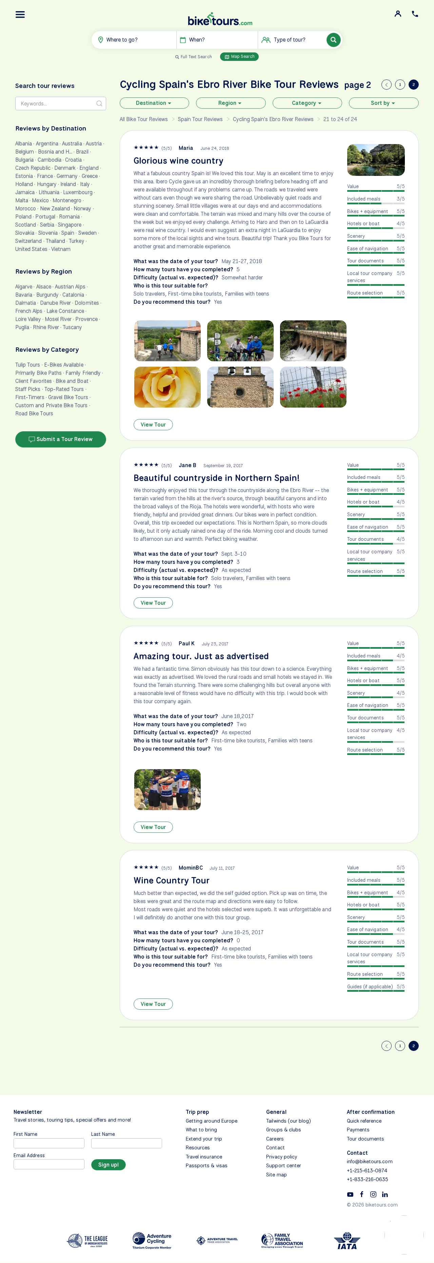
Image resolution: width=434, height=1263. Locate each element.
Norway (82, 208)
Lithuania (49, 192)
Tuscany (72, 327)
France (45, 176)
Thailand (55, 241)
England (88, 167)
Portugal (45, 216)
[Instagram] (373, 1194)
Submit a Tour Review (64, 439)
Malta (21, 200)
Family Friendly (83, 372)
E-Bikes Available (63, 364)
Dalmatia (25, 302)
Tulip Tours (27, 364)
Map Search (242, 56)
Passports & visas (207, 1165)
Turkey (76, 241)
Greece (90, 176)
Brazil (82, 151)
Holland (24, 184)
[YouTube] (350, 1194)
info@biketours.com (370, 1161)
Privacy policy (281, 1156)
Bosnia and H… (55, 151)
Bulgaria (24, 159)
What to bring (201, 1129)
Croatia (73, 159)
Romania (69, 216)
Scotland (25, 224)
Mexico (40, 200)
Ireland (68, 184)
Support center (283, 1165)
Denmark (65, 167)
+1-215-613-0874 (367, 1170)
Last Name (103, 1134)
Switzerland (28, 241)
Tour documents (365, 1138)
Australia (72, 143)
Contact (275, 1147)
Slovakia (24, 232)
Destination (151, 103)
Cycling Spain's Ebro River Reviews (273, 119)
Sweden (87, 232)
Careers (274, 1138)
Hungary (47, 184)
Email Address (29, 1155)
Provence (86, 319)
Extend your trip (204, 1138)
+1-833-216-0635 (368, 1179)
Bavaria (23, 294)
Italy (85, 184)
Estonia (24, 176)
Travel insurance (204, 1156)
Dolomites (87, 302)
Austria (94, 143)
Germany (67, 176)
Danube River (55, 302)
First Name (26, 1134)
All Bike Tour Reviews (144, 119)
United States (31, 249)
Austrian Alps (70, 286)
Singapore (69, 224)
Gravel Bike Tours (68, 397)
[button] (20, 14)
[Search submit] (99, 103)
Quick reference (364, 1121)
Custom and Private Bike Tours (51, 405)
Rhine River (46, 327)
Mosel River (58, 319)
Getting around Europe (211, 1121)
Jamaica (25, 192)
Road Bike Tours (34, 413)
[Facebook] (361, 1194)
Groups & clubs (283, 1129)
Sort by (380, 103)
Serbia (47, 224)
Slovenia (48, 232)
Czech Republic (33, 167)
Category (304, 103)
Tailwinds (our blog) (288, 1121)
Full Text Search (196, 57)
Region (227, 103)
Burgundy (47, 294)
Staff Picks (28, 389)
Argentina (47, 143)
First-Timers (29, 397)
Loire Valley (28, 319)
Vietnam (61, 249)
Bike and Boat (72, 381)
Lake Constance (65, 311)
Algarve (23, 286)
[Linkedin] (384, 1194)
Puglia (22, 327)
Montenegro (67, 200)
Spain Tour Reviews (200, 119)
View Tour (153, 424)
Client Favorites (33, 381)
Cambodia (49, 159)
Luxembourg (78, 192)
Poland (23, 216)
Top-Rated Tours (64, 389)
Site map (276, 1174)
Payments (358, 1129)
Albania (23, 143)
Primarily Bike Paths (38, 372)
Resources (198, 1147)
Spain (67, 232)
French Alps (29, 311)
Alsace (43, 286)
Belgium (24, 151)
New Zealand (55, 208)
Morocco (25, 208)
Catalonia (73, 294)
